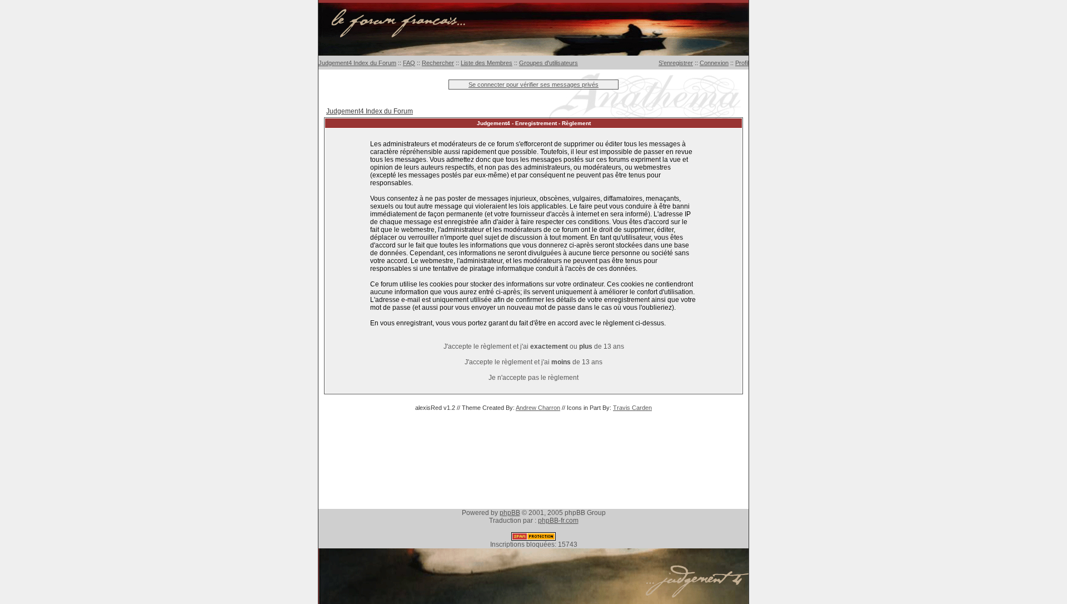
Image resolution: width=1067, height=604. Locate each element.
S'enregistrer (676, 63)
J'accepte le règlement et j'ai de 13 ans (533, 362)
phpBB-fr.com (558, 520)
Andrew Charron (538, 407)
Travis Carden (632, 407)
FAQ (409, 63)
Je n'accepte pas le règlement (533, 378)
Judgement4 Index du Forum (357, 63)
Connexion (714, 63)
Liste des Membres (486, 63)
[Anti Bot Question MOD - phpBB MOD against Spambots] (533, 538)
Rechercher (438, 63)
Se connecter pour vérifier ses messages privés (533, 84)
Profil (742, 63)
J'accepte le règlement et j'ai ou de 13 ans (533, 346)
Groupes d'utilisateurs (548, 63)
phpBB (510, 513)
